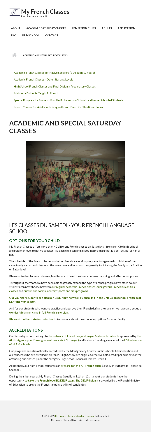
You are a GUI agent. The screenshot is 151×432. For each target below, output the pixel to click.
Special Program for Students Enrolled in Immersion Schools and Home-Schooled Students (68, 100)
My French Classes (45, 11)
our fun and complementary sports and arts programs (56, 291)
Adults (107, 28)
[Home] (14, 11)
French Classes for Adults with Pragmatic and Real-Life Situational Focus (58, 107)
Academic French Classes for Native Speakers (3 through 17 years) (54, 72)
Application (126, 28)
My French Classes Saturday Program (74, 415)
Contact (51, 35)
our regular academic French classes (73, 286)
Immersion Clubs (84, 28)
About (15, 28)
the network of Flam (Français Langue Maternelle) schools (84, 336)
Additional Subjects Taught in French (36, 93)
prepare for (81, 365)
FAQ (13, 35)
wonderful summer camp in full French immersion (38, 312)
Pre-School (30, 35)
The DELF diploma (87, 380)
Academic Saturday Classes (46, 28)
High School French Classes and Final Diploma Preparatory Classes (55, 86)
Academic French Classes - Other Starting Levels (43, 79)
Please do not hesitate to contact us (31, 319)
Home (14, 55)
